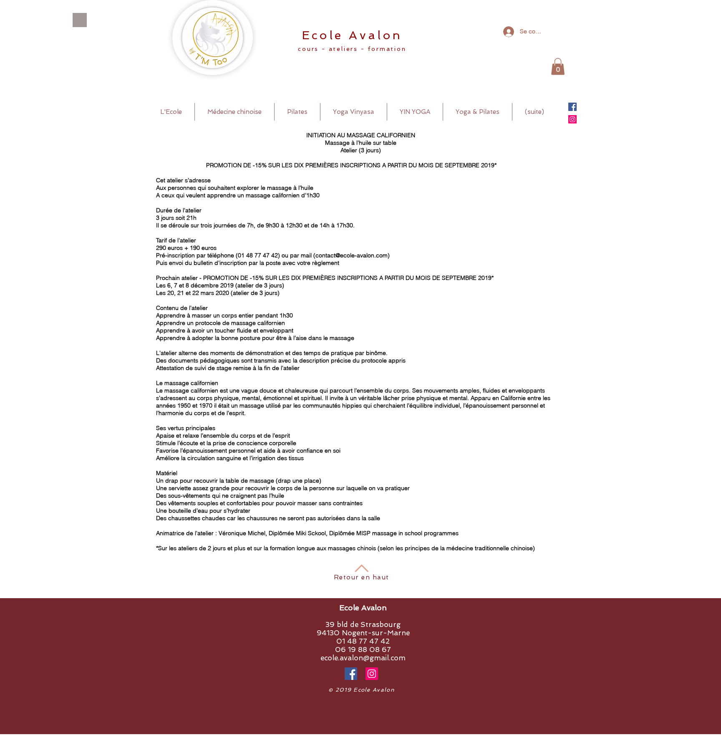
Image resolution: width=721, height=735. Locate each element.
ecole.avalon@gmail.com (363, 658)
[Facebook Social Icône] (572, 107)
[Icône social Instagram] (572, 119)
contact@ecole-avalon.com (351, 255)
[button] (558, 66)
